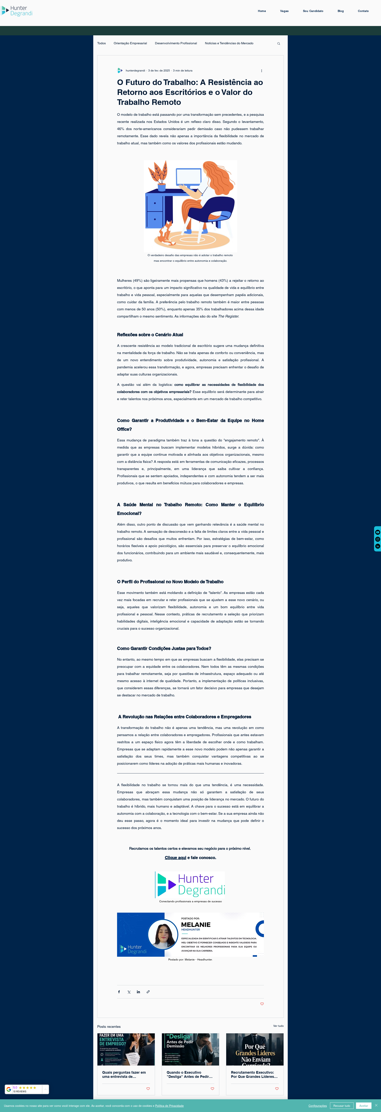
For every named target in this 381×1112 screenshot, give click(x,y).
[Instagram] (377, 539)
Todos (101, 43)
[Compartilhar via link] (148, 992)
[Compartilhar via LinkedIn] (138, 992)
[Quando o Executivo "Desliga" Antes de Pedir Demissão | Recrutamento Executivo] (190, 1049)
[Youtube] (377, 532)
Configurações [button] (318, 1106)
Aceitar (363, 1106)
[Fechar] (376, 1105)
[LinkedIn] (377, 546)
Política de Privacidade (169, 1106)
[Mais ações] (261, 70)
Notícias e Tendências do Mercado (229, 43)
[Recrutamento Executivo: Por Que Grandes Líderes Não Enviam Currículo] (255, 1049)
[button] (279, 43)
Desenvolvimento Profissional (176, 43)
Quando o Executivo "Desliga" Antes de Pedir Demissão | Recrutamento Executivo (189, 1074)
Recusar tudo (341, 1106)
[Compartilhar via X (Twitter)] (129, 992)
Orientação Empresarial (130, 43)
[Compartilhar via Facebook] (119, 992)
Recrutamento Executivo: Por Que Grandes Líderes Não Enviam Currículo (252, 1074)
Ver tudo (278, 1025)
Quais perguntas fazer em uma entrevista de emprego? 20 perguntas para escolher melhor (124, 1074)
